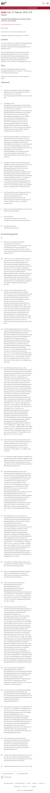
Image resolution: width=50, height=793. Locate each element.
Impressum (34, 783)
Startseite (3, 8)
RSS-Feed (24, 786)
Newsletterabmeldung (20, 783)
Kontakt (28, 783)
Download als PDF (23, 773)
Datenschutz (42, 783)
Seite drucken (7, 777)
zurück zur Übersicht (8, 773)
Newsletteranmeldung (8, 783)
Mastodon (34, 786)
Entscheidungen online (21, 8)
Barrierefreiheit (17, 786)
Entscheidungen (11, 8)
